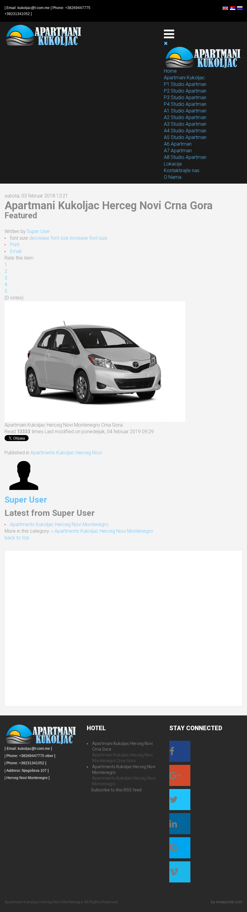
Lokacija (173, 164)
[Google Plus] (179, 777)
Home (170, 71)
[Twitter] (179, 801)
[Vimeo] (179, 873)
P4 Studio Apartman (185, 104)
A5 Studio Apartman (185, 137)
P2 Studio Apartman (185, 91)
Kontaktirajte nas (181, 170)
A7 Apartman (178, 150)
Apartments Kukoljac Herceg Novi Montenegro (59, 524)
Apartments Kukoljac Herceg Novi (66, 453)
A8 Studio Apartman (185, 157)
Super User (38, 231)
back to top (17, 538)
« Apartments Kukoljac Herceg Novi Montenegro (102, 531)
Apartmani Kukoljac (184, 77)
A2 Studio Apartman (185, 117)
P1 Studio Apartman (185, 84)
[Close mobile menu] (166, 43)
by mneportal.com (226, 902)
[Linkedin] (179, 825)
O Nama (172, 177)
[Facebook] (179, 753)
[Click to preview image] (95, 361)
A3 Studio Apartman (185, 124)
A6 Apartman (178, 144)
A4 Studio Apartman (185, 131)
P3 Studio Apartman (185, 97)
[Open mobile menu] (169, 34)
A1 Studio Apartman (185, 111)
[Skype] (179, 849)
